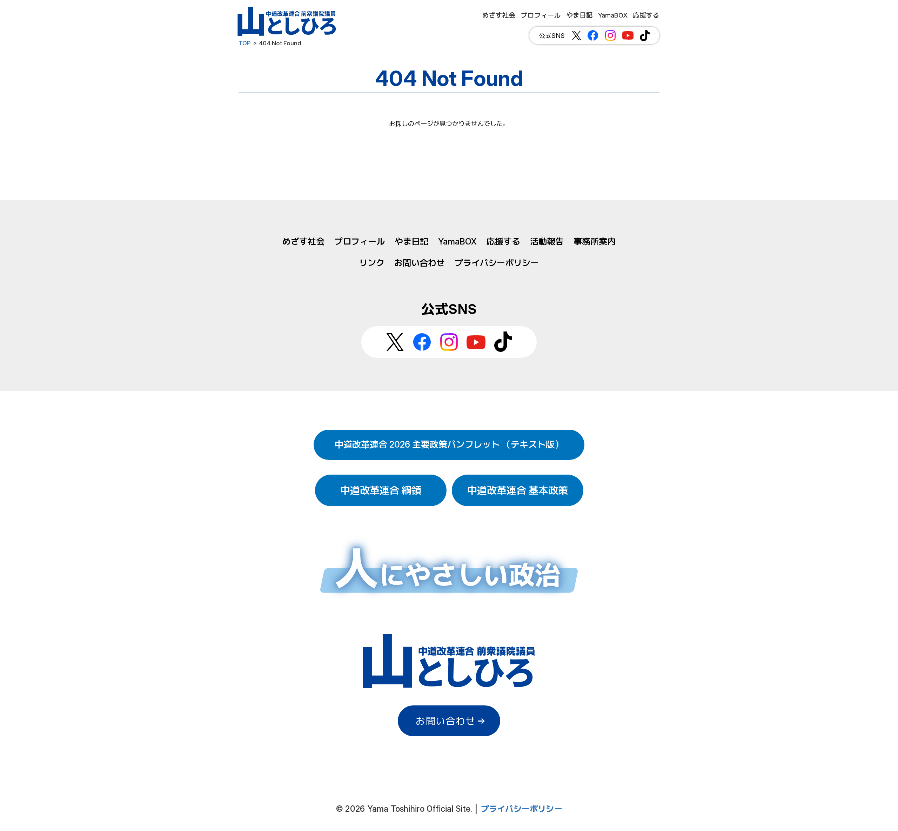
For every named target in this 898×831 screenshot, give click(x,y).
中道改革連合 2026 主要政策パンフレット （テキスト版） (449, 444)
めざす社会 (303, 241)
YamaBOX (457, 241)
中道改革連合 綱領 (380, 490)
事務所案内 (595, 241)
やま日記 (411, 241)
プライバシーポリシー (497, 263)
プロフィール (359, 241)
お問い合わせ (419, 263)
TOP (245, 43)
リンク (371, 263)
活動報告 (547, 241)
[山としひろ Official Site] (288, 21)
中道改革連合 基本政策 (517, 490)
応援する (503, 241)
